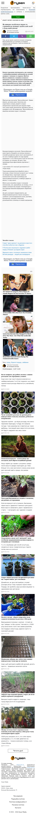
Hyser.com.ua (20, 764)
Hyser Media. (23, 812)
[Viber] (22, 36)
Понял (18, 17)
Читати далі (18, 751)
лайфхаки (25, 362)
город (8, 362)
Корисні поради (16, 362)
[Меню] (2, 3)
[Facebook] (5, 36)
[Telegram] (14, 36)
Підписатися (20, 95)
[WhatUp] (30, 36)
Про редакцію (18, 796)
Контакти (18, 807)
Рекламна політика (18, 805)
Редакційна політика (18, 799)
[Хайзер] (17, 3)
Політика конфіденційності (18, 802)
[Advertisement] (18, 131)
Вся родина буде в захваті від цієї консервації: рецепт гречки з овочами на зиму (17, 19)
